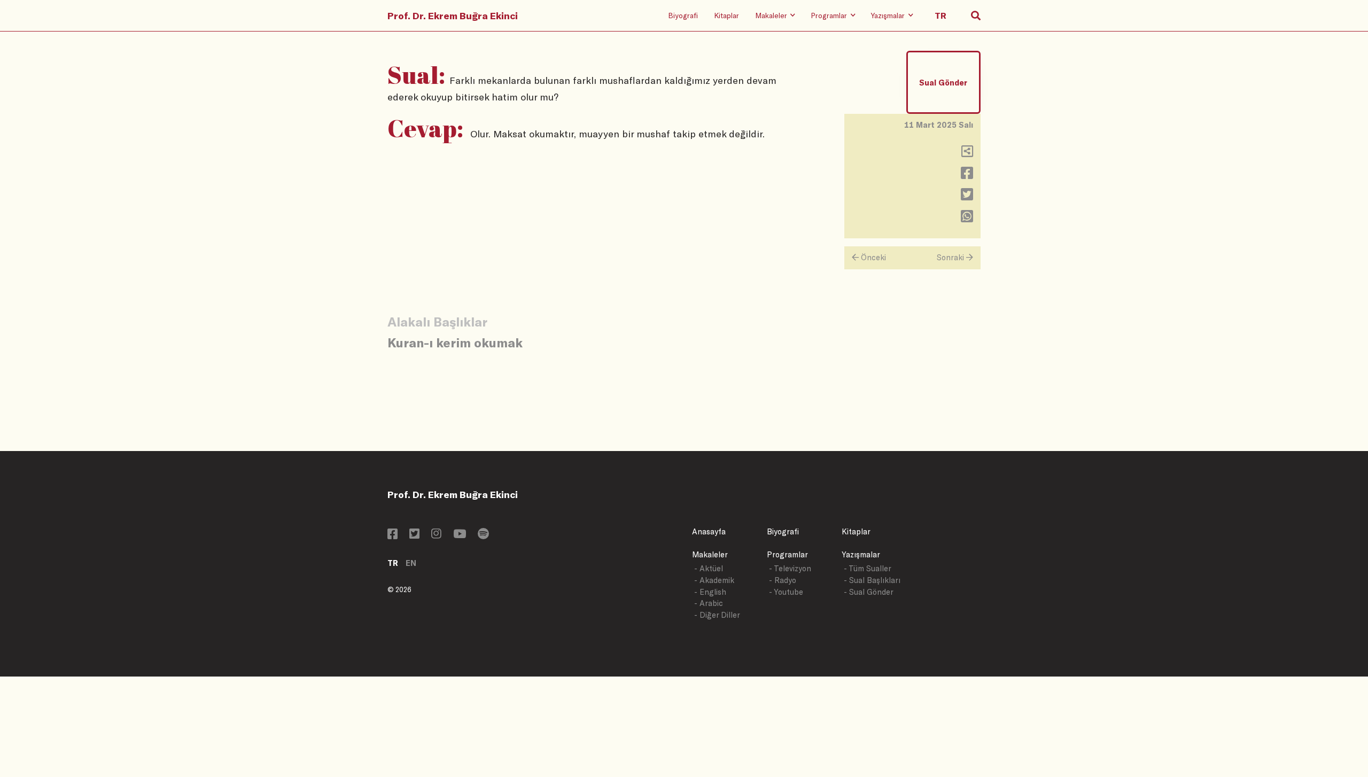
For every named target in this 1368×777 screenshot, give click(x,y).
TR (392, 563)
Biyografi (683, 15)
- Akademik (714, 580)
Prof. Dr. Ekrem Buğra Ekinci (452, 15)
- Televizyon (790, 568)
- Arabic (708, 603)
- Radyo (782, 580)
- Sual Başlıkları (872, 580)
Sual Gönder (943, 82)
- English (710, 591)
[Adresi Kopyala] (967, 153)
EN (411, 563)
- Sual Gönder (868, 591)
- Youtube (786, 591)
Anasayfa (709, 531)
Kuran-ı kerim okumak (455, 342)
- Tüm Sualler (867, 568)
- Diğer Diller (717, 614)
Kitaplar (726, 15)
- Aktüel (708, 568)
